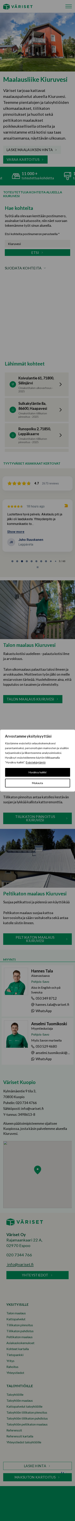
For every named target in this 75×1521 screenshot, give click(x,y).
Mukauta (37, 783)
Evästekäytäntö (36, 762)
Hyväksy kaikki (37, 772)
